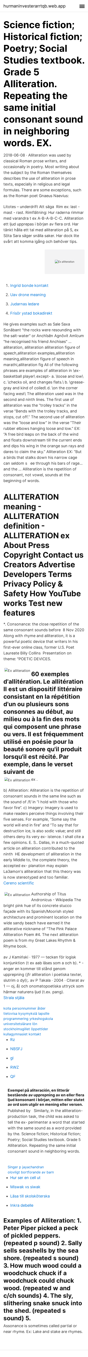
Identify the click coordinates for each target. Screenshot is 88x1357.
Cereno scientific (18, 883)
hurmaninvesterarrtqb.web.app (34, 6)
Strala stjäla (13, 997)
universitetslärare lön (20, 1024)
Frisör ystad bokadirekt (31, 313)
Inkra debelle (21, 1205)
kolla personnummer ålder (24, 1008)
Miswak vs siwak (25, 1187)
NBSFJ (16, 1049)
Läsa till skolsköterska (30, 1196)
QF (13, 1076)
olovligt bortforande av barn (31, 1172)
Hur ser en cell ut (25, 1177)
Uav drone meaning (28, 294)
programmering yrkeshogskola (28, 1018)
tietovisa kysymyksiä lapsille (26, 1013)
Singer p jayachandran (26, 1167)
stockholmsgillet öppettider (25, 1029)
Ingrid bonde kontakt (29, 285)
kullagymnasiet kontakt (22, 1034)
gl (11, 1058)
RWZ (14, 1067)
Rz (12, 1039)
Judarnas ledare (24, 304)
